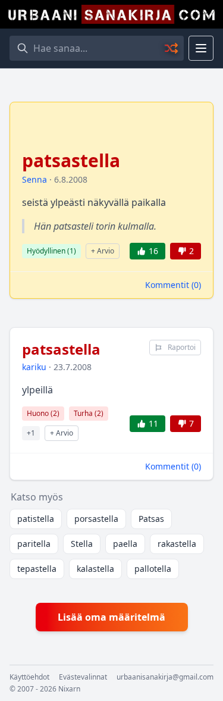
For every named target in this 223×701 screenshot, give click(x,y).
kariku (34, 367)
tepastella (36, 568)
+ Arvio (102, 251)
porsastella (96, 518)
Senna (34, 179)
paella (125, 543)
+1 (31, 433)
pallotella (152, 568)
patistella (35, 518)
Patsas (151, 518)
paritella (34, 543)
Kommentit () (173, 284)
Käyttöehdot (29, 677)
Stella (82, 543)
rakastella (177, 543)
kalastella (95, 568)
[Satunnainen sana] (171, 48)
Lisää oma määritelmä (111, 617)
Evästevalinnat (83, 677)
